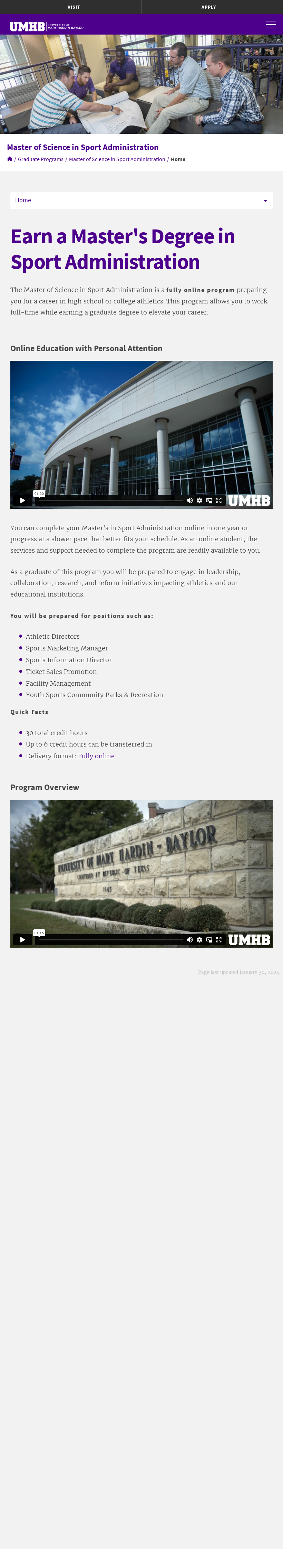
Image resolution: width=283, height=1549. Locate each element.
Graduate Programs (41, 159)
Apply (209, 7)
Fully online (96, 756)
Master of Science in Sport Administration (117, 159)
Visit (74, 7)
